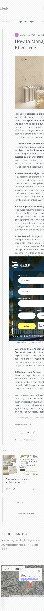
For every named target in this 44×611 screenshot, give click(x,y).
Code (20, 311)
